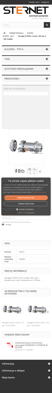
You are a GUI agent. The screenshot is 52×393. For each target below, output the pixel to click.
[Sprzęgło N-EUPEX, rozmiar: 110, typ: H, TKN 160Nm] (13, 309)
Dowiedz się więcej (39, 192)
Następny (40, 171)
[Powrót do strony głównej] (4, 33)
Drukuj (8, 224)
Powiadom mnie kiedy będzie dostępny (16, 222)
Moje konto (8, 377)
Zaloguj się (45, 2)
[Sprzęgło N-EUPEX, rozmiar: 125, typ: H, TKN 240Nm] (38, 309)
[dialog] (26, 196)
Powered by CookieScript (26, 213)
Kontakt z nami (34, 2)
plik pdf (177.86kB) (31, 346)
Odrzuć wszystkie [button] (26, 204)
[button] (26, 209)
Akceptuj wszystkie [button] (26, 198)
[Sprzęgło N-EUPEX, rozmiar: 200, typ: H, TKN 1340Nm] (19, 171)
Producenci (11, 78)
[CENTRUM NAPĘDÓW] (26, 12)
